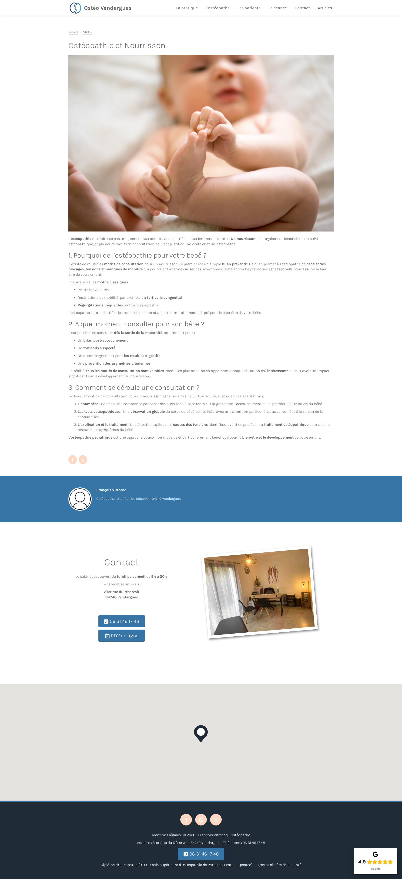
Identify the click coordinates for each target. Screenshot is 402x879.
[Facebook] (72, 459)
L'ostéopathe (218, 7)
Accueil (73, 32)
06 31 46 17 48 (124, 621)
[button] (201, 733)
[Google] (201, 819)
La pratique (187, 7)
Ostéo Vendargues (108, 8)
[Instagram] (216, 819)
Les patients (249, 7)
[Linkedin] (83, 459)
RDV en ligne (124, 635)
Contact (302, 7)
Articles (325, 7)
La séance (277, 7)
